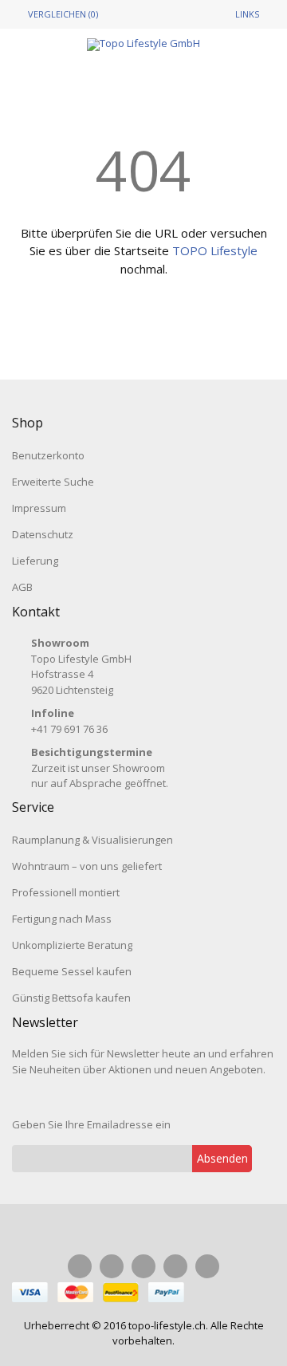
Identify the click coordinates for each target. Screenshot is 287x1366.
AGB (22, 587)
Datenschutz (42, 534)
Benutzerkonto (48, 455)
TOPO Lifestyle (215, 250)
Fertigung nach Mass (62, 918)
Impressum (39, 508)
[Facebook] (80, 1266)
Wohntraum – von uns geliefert (87, 866)
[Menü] (42, 72)
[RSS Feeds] (207, 1266)
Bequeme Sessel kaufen (72, 971)
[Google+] (175, 1266)
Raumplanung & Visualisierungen (92, 840)
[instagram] (112, 1266)
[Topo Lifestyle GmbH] (143, 45)
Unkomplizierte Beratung (72, 945)
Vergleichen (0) (63, 14)
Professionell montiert (66, 892)
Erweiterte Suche (53, 481)
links (247, 14)
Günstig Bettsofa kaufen (71, 997)
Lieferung (35, 560)
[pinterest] (143, 1266)
